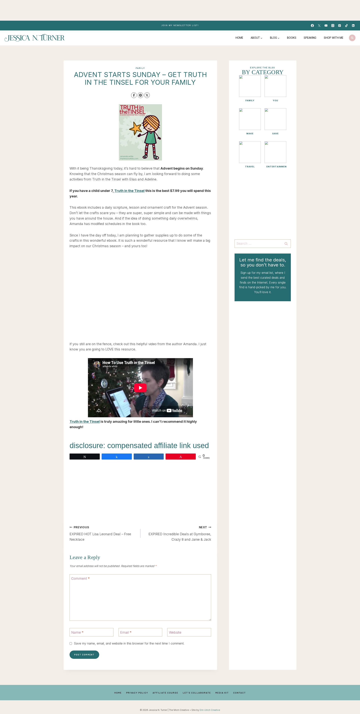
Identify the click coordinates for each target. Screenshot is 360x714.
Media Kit (222, 692)
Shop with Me (333, 37)
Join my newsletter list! (180, 25)
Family (140, 68)
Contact (239, 692)
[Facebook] (312, 26)
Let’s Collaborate (197, 692)
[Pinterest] (340, 26)
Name (77, 632)
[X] (147, 95)
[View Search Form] (352, 38)
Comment (80, 579)
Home (239, 37)
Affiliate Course (165, 692)
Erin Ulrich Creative (210, 710)
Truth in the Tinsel (129, 191)
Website (175, 632)
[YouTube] (326, 26)
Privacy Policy (137, 692)
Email (125, 632)
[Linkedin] (353, 26)
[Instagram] (333, 26)
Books (291, 37)
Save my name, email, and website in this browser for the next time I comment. (129, 643)
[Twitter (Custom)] (319, 26)
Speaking (310, 37)
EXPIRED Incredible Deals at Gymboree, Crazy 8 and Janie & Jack (179, 534)
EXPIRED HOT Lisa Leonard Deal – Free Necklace (100, 534)
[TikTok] (347, 26)
